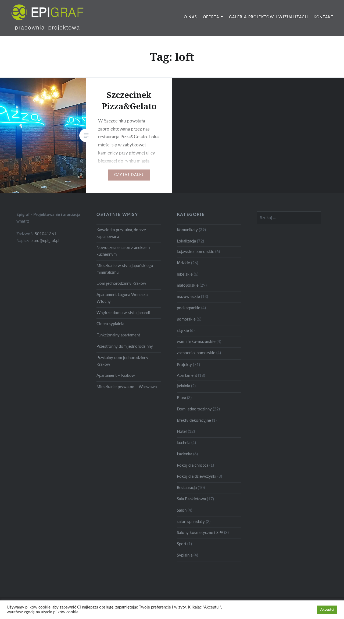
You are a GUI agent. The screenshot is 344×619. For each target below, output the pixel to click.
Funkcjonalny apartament (118, 335)
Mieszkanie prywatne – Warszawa (126, 387)
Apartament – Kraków (115, 376)
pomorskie (186, 319)
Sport (181, 544)
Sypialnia (184, 555)
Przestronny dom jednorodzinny (124, 346)
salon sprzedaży (191, 522)
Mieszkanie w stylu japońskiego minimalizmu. (124, 269)
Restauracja (187, 488)
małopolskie (188, 285)
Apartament (187, 376)
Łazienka (184, 454)
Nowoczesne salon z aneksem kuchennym (123, 251)
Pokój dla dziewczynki (196, 476)
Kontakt (323, 17)
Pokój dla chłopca (192, 465)
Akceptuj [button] (327, 609)
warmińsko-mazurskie (196, 342)
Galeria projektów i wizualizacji (268, 17)
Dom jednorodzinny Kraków (121, 284)
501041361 (45, 234)
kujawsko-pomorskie (195, 252)
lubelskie (185, 274)
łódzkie (183, 263)
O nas (190, 17)
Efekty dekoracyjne (194, 420)
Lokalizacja (186, 241)
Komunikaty (187, 230)
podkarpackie (188, 308)
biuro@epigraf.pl (44, 241)
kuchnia (183, 443)
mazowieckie (188, 297)
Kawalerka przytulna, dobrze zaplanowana (121, 233)
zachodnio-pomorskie (196, 353)
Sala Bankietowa (191, 499)
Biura (181, 398)
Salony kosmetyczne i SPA (200, 533)
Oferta (211, 17)
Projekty (184, 365)
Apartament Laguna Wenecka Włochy (122, 298)
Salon (182, 510)
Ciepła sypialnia (110, 324)
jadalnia (183, 386)
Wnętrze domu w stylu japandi (123, 313)
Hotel (182, 432)
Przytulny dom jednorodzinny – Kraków (124, 361)
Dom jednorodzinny (194, 409)
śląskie (183, 331)
